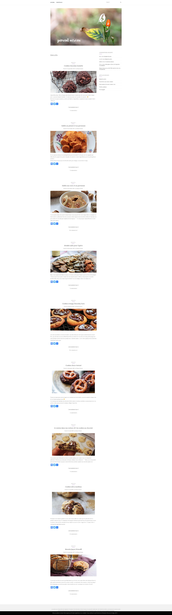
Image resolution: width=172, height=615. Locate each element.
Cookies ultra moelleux (73, 487)
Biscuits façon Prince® (73, 549)
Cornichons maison (109, 61)
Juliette (101, 61)
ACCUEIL (52, 2)
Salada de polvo (108, 59)
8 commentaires (73, 594)
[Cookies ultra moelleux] (73, 503)
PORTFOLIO (59, 2)
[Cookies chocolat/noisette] (73, 82)
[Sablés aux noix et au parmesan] (73, 202)
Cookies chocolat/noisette (73, 66)
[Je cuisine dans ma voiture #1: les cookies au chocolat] (73, 444)
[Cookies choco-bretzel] (73, 382)
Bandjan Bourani (107, 56)
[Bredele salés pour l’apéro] (73, 262)
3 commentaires (73, 110)
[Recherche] (121, 2)
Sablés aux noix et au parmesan (73, 186)
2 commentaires (73, 412)
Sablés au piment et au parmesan (73, 126)
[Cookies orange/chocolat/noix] (73, 320)
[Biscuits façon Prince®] (73, 565)
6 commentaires (73, 471)
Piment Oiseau (80, 68)
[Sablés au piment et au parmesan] (73, 142)
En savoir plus (73, 107)
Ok (119, 612)
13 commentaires (73, 534)
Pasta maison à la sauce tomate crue (107, 84)
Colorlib (103, 610)
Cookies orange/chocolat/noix (73, 304)
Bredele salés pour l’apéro (73, 246)
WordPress (112, 610)
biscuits (73, 62)
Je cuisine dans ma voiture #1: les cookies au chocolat (73, 428)
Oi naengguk (102, 89)
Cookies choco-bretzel (73, 365)
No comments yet (73, 230)
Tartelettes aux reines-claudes (106, 81)
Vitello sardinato (103, 87)
